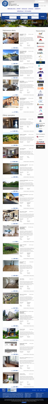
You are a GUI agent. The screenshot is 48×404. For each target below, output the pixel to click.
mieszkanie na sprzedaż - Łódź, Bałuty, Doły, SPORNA (18, 40)
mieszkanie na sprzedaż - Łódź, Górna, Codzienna (18, 364)
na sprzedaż (40, 393)
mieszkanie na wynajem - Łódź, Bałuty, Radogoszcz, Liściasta (18, 87)
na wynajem (28, 393)
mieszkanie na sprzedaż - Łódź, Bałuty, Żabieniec (18, 170)
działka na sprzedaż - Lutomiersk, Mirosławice (18, 185)
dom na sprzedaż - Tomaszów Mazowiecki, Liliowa (18, 201)
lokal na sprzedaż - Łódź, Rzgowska (18, 155)
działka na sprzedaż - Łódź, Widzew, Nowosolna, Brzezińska (18, 72)
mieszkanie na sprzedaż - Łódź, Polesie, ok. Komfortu (18, 268)
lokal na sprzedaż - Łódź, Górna (18, 284)
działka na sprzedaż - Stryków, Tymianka (18, 139)
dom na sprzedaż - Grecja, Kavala (18, 334)
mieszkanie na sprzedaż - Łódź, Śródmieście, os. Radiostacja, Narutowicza (18, 318)
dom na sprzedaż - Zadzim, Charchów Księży (18, 251)
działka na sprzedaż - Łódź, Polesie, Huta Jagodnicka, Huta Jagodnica (18, 57)
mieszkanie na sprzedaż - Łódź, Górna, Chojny (18, 217)
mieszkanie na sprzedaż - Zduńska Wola (18, 380)
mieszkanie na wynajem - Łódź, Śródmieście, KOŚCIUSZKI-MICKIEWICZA (18, 233)
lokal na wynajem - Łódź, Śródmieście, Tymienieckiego (18, 104)
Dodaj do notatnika (26, 63)
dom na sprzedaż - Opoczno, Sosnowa (18, 301)
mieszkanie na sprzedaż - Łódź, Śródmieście (18, 124)
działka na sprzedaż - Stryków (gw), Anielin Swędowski (18, 348)
